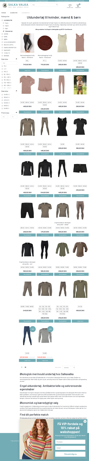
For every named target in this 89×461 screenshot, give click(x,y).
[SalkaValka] (15, 5)
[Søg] (57, 5)
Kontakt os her (70, 7)
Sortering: (58, 367)
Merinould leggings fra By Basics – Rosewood (45, 56)
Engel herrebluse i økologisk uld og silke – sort (27, 263)
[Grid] (22, 367)
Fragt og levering (15, 441)
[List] (25, 367)
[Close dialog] (85, 421)
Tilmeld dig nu (70, 454)
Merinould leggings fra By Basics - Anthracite (27, 56)
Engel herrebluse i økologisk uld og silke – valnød (62, 223)
